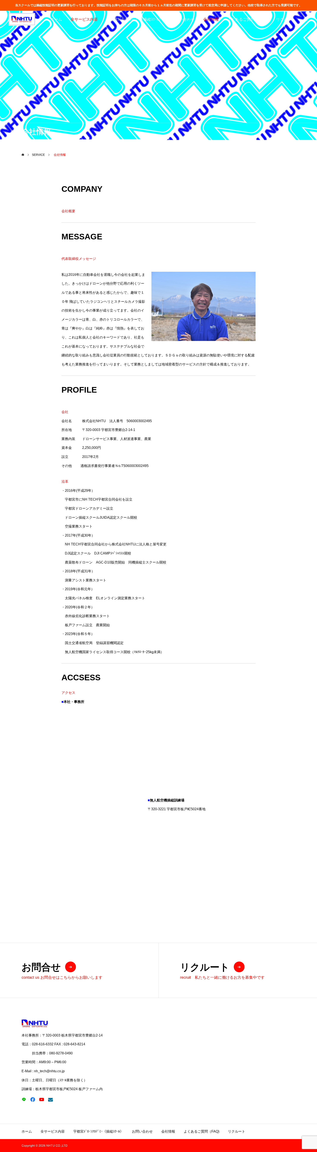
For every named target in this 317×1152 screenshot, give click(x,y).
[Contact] (50, 1099)
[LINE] (24, 1099)
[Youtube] (41, 1099)
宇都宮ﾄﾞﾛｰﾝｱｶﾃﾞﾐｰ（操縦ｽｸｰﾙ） (134, 19)
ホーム (56, 19)
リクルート (285, 19)
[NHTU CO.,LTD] (22, 19)
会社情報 (211, 19)
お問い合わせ (183, 19)
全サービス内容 (84, 19)
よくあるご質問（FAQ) (247, 19)
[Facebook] (32, 1099)
